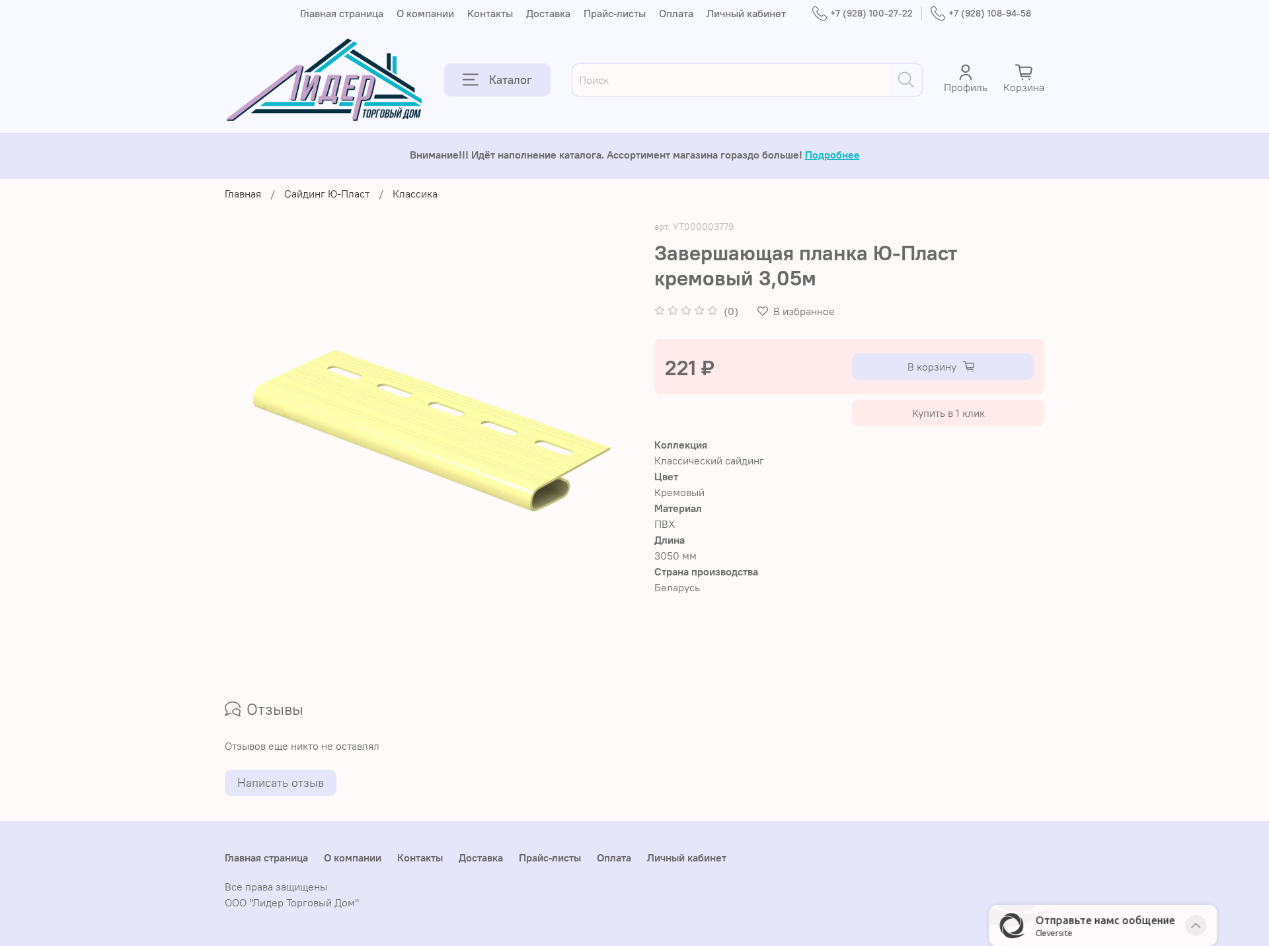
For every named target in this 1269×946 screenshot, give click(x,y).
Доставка (548, 13)
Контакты (490, 13)
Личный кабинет (746, 13)
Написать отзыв (280, 782)
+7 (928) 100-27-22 (871, 13)
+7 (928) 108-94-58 (989, 13)
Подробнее (832, 154)
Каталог (510, 79)
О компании (425, 13)
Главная (243, 193)
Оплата (676, 13)
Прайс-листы (615, 13)
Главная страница (341, 13)
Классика (415, 193)
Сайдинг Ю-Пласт (326, 193)
